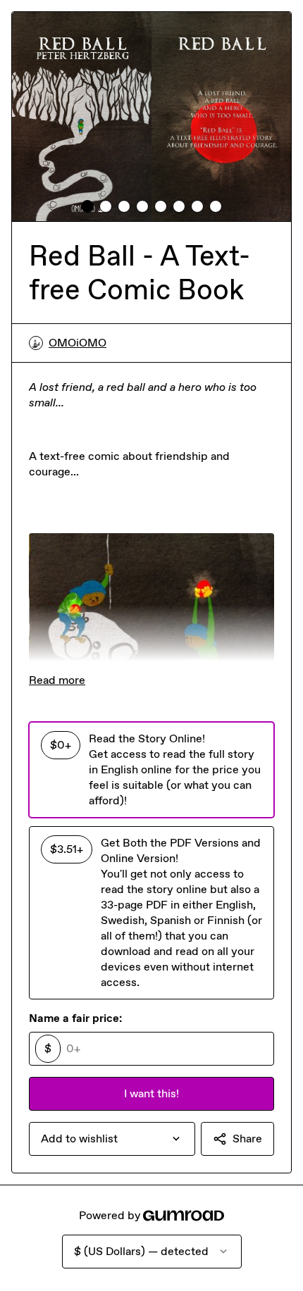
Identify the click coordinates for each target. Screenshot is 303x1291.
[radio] (151, 770)
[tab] (87, 206)
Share (247, 1138)
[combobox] (112, 1139)
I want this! (151, 1093)
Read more (57, 680)
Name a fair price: (75, 1018)
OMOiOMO (77, 342)
